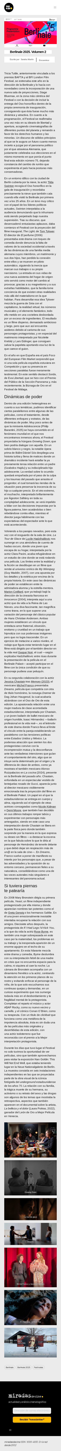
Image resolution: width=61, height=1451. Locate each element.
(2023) (40, 681)
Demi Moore (14, 810)
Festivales (38, 1367)
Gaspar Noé (25, 652)
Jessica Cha (11, 681)
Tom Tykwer (47, 231)
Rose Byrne (41, 931)
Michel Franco (25, 685)
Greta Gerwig (16, 912)
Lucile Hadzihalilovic (38, 538)
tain (23, 681)
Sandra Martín (27, 59)
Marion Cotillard (13, 591)
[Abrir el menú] (55, 7)
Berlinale (9, 1367)
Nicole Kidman (47, 806)
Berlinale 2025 (23, 1367)
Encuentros (44, 60)
